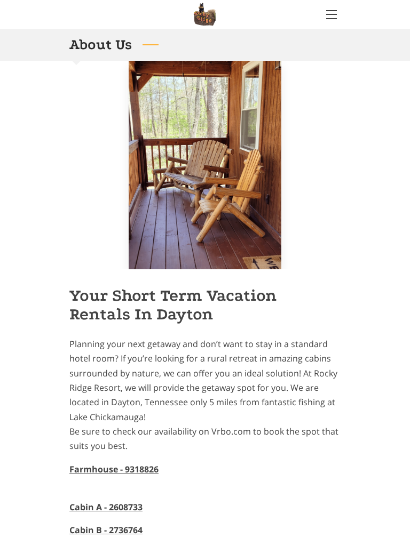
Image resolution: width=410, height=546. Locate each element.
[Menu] (331, 14)
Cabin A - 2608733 (106, 507)
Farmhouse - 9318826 (114, 469)
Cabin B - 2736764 (106, 530)
